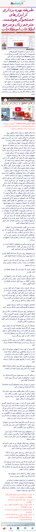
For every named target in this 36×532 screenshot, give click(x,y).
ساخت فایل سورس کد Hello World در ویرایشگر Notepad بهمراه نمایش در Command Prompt (18, 517)
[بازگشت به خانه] (18, 4)
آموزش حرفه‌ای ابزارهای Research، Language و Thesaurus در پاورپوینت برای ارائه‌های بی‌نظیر (19, 126)
